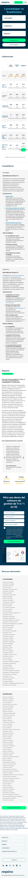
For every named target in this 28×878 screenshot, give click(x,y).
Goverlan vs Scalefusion (8, 787)
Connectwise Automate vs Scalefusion (11, 778)
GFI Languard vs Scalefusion (9, 715)
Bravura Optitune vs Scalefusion (10, 769)
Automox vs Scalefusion (8, 790)
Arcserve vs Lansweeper (8, 650)
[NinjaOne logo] (5, 2)
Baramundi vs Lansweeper (8, 625)
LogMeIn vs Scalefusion (8, 772)
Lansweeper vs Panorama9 (8, 668)
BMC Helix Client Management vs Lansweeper (13, 623)
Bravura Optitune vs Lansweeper (10, 674)
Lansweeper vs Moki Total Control (10, 589)
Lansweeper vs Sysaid (7, 614)
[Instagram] (13, 865)
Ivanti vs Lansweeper (7, 658)
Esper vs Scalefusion (7, 718)
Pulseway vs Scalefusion (8, 742)
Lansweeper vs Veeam (7, 667)
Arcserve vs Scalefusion (8, 744)
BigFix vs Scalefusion (7, 758)
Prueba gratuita (18, 2)
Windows (19, 301)
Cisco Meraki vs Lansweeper (9, 607)
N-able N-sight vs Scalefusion (9, 762)
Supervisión (9, 196)
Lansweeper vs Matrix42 (8, 636)
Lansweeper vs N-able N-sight (9, 663)
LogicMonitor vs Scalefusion (9, 789)
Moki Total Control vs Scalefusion (10, 704)
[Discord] (16, 865)
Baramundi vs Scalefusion (8, 733)
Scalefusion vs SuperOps (8, 800)
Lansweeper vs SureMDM (8, 591)
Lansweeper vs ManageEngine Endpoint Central (13, 683)
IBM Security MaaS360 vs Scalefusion (11, 794)
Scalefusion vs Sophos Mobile (9, 713)
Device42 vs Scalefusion (8, 697)
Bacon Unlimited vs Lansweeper (10, 630)
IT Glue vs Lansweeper (7, 659)
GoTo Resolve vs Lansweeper (9, 634)
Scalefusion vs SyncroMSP (8, 781)
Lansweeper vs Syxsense (8, 639)
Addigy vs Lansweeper (7, 596)
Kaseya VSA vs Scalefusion (8, 780)
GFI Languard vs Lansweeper (9, 602)
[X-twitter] (20, 865)
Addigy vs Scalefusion (7, 720)
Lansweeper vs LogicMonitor (9, 641)
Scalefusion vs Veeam (7, 767)
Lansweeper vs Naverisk (8, 652)
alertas (19, 223)
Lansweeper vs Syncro (7, 676)
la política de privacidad (14, 535)
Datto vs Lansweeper (7, 665)
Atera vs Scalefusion (7, 783)
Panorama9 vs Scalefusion (8, 765)
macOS (8, 302)
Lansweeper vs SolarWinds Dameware (11, 661)
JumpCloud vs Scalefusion (8, 698)
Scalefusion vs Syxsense (8, 740)
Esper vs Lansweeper (7, 605)
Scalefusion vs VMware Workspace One (11, 729)
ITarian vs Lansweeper (7, 629)
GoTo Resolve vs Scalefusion (9, 745)
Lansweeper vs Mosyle (7, 603)
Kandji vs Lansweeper (7, 592)
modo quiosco (20, 308)
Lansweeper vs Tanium (7, 647)
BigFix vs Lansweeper (7, 648)
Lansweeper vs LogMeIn (8, 681)
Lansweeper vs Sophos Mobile (9, 594)
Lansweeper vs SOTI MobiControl (10, 621)
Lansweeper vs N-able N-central (10, 654)
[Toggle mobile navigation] (25, 2)
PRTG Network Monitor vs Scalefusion (11, 771)
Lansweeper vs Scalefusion (8, 616)
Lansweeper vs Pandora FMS (9, 618)
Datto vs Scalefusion (7, 760)
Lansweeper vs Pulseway (8, 656)
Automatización (11, 223)
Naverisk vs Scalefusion (8, 751)
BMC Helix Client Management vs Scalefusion (12, 796)
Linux (12, 302)
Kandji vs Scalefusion (7, 709)
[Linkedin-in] (3, 865)
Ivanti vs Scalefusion (7, 749)
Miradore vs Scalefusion (8, 700)
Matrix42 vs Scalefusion (8, 707)
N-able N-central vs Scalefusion (9, 763)
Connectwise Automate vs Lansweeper (11, 670)
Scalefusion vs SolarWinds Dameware (11, 756)
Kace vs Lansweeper (7, 611)
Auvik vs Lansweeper (7, 645)
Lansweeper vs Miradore (8, 585)
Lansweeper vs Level (7, 632)
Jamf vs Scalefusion (7, 702)
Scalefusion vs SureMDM (8, 706)
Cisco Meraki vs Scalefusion (9, 722)
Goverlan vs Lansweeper (8, 643)
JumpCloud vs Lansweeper (8, 583)
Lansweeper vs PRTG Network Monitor (11, 672)
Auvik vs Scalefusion (7, 785)
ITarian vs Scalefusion (7, 736)
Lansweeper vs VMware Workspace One (11, 612)
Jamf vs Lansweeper (7, 587)
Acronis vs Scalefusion (7, 724)
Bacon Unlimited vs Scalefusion (9, 798)
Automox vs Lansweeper (8, 600)
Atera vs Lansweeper (7, 679)
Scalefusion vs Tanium (7, 754)
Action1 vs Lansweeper (7, 609)
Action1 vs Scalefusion (7, 725)
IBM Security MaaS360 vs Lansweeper (11, 620)
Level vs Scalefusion (7, 738)
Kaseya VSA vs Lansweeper (8, 677)
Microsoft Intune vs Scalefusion (9, 776)
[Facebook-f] (10, 865)
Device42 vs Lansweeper (8, 582)
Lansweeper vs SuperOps (8, 638)
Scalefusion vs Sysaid (7, 731)
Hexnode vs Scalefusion (8, 734)
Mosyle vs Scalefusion (7, 716)
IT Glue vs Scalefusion (7, 747)
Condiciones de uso (20, 875)
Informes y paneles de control (15, 208)
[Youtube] (6, 865)
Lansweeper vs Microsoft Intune (10, 685)
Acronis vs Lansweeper (8, 598)
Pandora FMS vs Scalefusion (9, 792)
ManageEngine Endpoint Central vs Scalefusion (13, 774)
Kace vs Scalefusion (7, 727)
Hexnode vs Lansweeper (8, 627)
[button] (4, 457)
